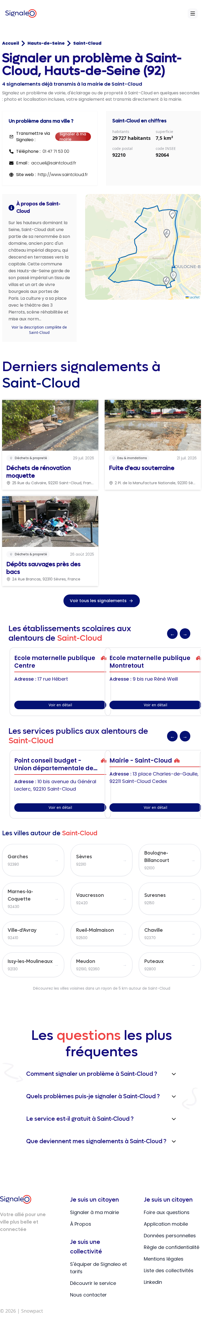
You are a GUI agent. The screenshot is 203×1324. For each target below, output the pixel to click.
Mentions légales (163, 1259)
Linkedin (153, 1282)
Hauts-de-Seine (46, 43)
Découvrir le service (93, 1283)
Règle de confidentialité (171, 1247)
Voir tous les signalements (98, 601)
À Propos (80, 1224)
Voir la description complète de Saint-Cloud (39, 330)
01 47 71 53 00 (56, 151)
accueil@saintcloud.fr (53, 163)
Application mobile (166, 1224)
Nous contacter (88, 1294)
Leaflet (194, 297)
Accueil (10, 43)
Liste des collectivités (168, 1270)
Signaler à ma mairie (72, 136)
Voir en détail (60, 704)
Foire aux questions (167, 1212)
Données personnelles (170, 1235)
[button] (167, 233)
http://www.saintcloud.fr (63, 175)
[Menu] (193, 13)
